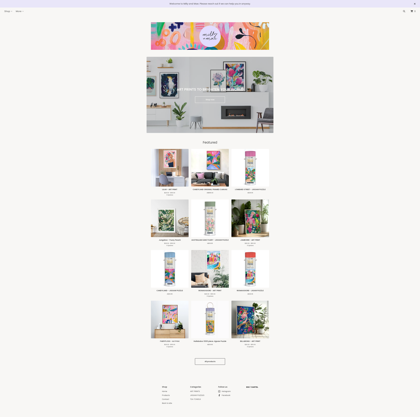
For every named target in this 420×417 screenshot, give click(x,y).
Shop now (210, 99)
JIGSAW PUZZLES (197, 395)
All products (210, 361)
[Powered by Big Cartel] (252, 387)
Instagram (226, 391)
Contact (165, 399)
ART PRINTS (195, 391)
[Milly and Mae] (210, 36)
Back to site (167, 403)
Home (164, 391)
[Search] (404, 11)
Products (166, 395)
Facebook (226, 395)
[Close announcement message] (414, 4)
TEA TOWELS (195, 399)
